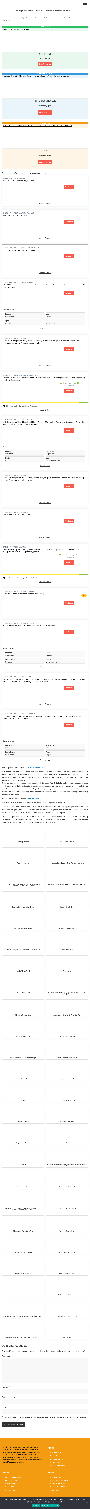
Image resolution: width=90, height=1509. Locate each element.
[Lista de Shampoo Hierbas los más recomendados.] (67, 1113)
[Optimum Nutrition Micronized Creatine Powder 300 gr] (28, 605)
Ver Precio (69, 187)
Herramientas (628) (12, 1484)
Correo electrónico (10, 1397)
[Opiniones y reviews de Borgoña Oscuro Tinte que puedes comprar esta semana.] (23, 1199)
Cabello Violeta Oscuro (67, 1273)
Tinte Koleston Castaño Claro (67, 1187)
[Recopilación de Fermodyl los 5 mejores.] (23, 1049)
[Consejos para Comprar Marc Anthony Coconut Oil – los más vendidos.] (67, 1006)
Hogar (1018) (9, 1487)
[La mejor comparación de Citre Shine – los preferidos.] (67, 876)
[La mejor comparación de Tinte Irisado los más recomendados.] (67, 1329)
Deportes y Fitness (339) (58, 1465)
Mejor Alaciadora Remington (22, 928)
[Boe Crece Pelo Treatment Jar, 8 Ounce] (28, 192)
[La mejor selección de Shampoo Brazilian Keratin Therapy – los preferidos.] (67, 1244)
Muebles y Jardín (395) (58, 1484)
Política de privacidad (50, 1505)
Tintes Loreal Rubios (23, 1036)
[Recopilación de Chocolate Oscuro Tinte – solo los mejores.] (67, 1091)
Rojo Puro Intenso (23, 863)
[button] (85, 3)
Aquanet (23, 1164)
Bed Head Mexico (67, 950)
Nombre (6, 1387)
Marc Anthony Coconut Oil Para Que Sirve (67, 1015)
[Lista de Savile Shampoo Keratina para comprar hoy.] (67, 1199)
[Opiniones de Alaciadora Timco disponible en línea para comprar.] (23, 962)
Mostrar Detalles (45, 203)
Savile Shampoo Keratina (67, 1208)
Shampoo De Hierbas (67, 1121)
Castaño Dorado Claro (67, 907)
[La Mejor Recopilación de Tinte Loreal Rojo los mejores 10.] (23, 1070)
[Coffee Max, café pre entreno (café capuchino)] (45, 50)
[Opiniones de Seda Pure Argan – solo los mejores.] (23, 1329)
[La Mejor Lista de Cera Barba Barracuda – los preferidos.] (23, 1307)
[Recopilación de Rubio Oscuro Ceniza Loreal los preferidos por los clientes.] (67, 1049)
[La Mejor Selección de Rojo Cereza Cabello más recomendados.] (67, 833)
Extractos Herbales (22, 1121)
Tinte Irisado (67, 1337)
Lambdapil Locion (23, 842)
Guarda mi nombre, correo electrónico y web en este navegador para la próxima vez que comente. (45, 1417)
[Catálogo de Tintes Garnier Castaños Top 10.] (23, 1222)
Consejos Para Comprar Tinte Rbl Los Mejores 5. (67, 863)
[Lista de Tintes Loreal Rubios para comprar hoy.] (23, 1028)
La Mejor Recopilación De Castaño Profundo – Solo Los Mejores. (67, 993)
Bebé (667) (53, 1456)
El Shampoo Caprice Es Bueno (67, 1079)
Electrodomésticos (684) (13, 1477)
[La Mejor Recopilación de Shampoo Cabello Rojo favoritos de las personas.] (23, 1006)
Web (4, 1407)
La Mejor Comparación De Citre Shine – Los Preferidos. (67, 884)
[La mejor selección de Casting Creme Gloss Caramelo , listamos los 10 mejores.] (67, 1286)
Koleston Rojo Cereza (23, 1187)
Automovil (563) (55, 1453)
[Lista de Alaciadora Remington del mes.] (23, 920)
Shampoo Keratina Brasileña (67, 1252)
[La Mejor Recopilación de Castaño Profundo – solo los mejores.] (67, 983)
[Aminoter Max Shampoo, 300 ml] (28, 227)
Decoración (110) (56, 1462)
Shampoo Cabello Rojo (23, 1015)
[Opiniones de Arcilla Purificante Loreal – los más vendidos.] (67, 1222)
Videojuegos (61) (56, 1490)
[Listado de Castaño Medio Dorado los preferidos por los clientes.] (67, 1134)
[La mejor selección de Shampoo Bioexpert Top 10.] (67, 1307)
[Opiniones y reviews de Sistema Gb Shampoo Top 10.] (23, 898)
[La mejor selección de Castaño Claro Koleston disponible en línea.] (67, 1178)
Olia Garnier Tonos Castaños (23, 1231)
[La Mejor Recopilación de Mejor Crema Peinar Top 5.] (23, 1134)
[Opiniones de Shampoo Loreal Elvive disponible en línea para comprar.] (23, 1265)
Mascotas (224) (55, 1477)
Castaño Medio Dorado (67, 1143)
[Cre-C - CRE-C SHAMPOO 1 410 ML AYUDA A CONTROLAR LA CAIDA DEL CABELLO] (45, 146)
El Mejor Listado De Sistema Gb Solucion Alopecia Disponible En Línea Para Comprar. (23, 885)
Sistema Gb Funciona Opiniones (23, 907)
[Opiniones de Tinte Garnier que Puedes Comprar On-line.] (67, 962)
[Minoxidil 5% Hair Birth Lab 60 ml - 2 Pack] (28, 262)
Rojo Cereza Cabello (67, 842)
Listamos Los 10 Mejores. (67, 1295)
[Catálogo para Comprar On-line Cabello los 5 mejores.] (23, 1286)
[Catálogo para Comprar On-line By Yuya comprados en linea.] (23, 1091)
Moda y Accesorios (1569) (59, 1480)
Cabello (22, 1295)
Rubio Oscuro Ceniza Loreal (67, 1058)
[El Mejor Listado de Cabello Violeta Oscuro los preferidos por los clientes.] (67, 1265)
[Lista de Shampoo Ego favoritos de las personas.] (23, 941)
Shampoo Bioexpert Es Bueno (67, 1316)
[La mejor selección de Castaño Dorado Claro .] (67, 898)
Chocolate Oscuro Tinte (67, 1100)
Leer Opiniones (45, 64)
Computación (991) (56, 1459)
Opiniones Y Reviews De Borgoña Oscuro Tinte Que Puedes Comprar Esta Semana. (23, 1209)
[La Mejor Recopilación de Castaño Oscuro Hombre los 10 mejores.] (67, 1155)
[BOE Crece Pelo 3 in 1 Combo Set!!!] (28, 526)
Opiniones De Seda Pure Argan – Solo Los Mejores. (23, 1337)
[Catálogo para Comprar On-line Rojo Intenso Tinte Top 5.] (23, 854)
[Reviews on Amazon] (45, 402)
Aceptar (36, 1505)
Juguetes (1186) (10, 1490)
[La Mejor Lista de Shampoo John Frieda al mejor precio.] (67, 1028)
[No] (87, 1503)
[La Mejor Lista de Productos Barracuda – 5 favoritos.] (23, 983)
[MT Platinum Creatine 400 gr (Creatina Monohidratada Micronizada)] (28, 637)
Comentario (7, 1356)
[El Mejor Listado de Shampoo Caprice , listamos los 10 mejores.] (67, 1070)
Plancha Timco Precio (22, 971)
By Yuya (23, 1100)
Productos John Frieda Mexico (67, 1036)
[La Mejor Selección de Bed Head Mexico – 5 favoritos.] (67, 941)
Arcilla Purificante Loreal (67, 1231)
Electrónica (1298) (11, 1480)
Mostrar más (45, 329)
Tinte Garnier (67, 971)
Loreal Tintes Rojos (23, 1079)
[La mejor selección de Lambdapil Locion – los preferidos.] (23, 833)
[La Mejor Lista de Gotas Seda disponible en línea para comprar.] (67, 920)
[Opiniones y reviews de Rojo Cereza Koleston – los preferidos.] (23, 1178)
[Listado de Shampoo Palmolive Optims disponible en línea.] (23, 1244)
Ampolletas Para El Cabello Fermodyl (23, 1058)
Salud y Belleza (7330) (57, 1487)
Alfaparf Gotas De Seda (67, 928)
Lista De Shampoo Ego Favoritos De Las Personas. (23, 950)
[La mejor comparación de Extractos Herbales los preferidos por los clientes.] (23, 1113)
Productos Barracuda (23, 992)
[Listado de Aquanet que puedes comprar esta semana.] (23, 1155)
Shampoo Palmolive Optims (22, 1252)
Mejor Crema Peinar (23, 1143)
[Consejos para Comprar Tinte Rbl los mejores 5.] (67, 854)
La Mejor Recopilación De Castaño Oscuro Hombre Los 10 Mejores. (67, 1165)
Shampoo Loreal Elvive (23, 1273)
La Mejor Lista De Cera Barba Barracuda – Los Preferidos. (23, 1316)
